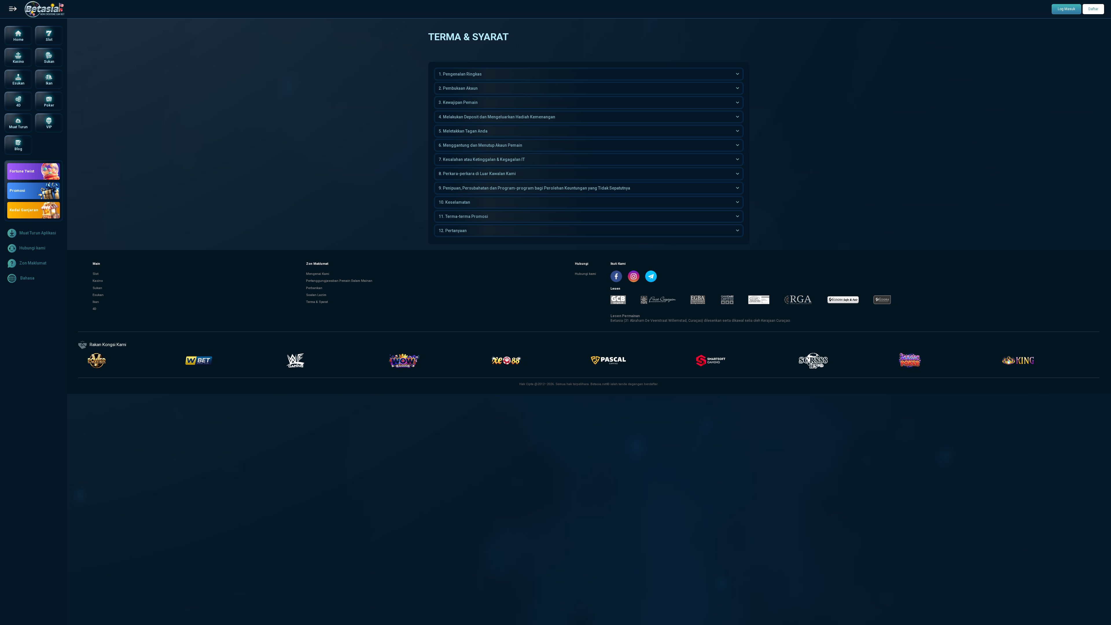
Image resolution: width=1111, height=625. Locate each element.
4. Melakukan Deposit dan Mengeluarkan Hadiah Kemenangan (497, 117)
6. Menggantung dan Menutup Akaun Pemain (480, 145)
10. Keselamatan (454, 202)
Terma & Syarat (317, 302)
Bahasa (26, 277)
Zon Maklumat (32, 262)
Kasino (98, 281)
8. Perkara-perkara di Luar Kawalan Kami (477, 173)
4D (94, 309)
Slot (95, 274)
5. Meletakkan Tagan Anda (463, 131)
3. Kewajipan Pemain (458, 102)
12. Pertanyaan (453, 230)
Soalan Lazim (316, 295)
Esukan (98, 295)
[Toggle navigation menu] (13, 9)
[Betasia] (44, 9)
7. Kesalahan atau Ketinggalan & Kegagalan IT (482, 159)
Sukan (97, 288)
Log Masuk (1066, 9)
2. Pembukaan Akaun (458, 88)
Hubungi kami (32, 247)
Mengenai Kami (317, 274)
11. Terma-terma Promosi (463, 216)
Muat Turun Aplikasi (37, 232)
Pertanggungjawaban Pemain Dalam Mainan (339, 281)
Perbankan (314, 288)
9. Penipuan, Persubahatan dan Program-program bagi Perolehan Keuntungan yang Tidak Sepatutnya (534, 188)
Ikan (96, 302)
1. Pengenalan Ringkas (460, 74)
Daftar (1093, 9)
